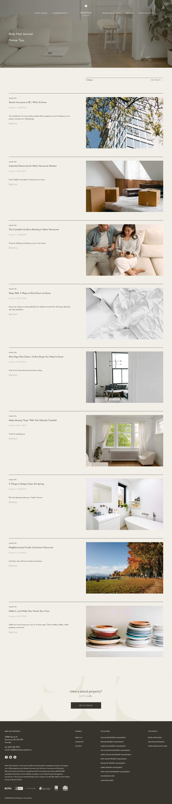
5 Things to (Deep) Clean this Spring (26, 483)
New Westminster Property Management (115, 750)
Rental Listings (41, 13)
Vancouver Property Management (113, 737)
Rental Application (146, 13)
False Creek (58, 21)
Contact (78, 746)
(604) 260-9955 (14, 747)
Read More (13, 123)
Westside (57, 24)
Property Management (111, 13)
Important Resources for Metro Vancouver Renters (33, 165)
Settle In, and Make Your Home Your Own (29, 611)
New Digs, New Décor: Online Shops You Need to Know (36, 356)
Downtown (59, 19)
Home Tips (12, 98)
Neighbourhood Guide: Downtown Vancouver (31, 547)
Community (79, 742)
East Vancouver (60, 26)
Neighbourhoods (60, 13)
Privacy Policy (28, 798)
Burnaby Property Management (112, 742)
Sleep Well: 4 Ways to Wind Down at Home (30, 293)
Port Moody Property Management (114, 759)
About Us (129, 13)
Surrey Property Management (111, 767)
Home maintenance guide (157, 746)
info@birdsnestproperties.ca (20, 750)
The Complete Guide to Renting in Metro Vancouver (34, 229)
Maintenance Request (156, 742)
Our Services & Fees (108, 776)
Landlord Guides (107, 780)
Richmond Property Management (113, 763)
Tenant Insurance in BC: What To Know (28, 102)
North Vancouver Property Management (116, 755)
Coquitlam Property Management (113, 746)
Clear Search (156, 80)
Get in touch (86, 705)
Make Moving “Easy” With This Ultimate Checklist (33, 420)
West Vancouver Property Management (115, 772)
